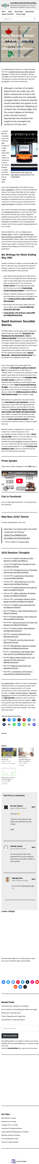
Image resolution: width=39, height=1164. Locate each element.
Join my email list (10, 1036)
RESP (3, 12)
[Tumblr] (27, 982)
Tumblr (17, 693)
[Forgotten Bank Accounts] (9, 752)
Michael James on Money (11, 1135)
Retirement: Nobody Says (11, 1013)
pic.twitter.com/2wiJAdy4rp (17, 538)
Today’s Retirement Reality (18, 419)
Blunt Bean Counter (9, 1118)
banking (19, 441)
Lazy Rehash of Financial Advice (13, 1020)
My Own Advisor (16, 806)
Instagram (6, 695)
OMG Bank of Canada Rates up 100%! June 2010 (24, 759)
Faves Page (20, 14)
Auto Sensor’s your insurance (16, 402)
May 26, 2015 (24, 542)
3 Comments (16, 55)
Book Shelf (19, 12)
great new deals (8, 204)
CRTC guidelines (8, 190)
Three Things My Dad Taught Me (13, 1016)
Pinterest (24, 693)
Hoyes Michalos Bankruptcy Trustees (15, 1132)
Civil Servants (9, 212)
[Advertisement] (19, 1081)
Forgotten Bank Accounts (7, 758)
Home (16, 27)
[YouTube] (37, 982)
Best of (15, 57)
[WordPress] (22, 982)
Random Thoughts (25, 57)
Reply (34, 807)
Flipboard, (32, 693)
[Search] (35, 19)
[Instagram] (32, 982)
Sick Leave (32, 210)
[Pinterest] (18, 982)
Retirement (30, 12)
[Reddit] (15, 987)
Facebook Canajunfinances (12, 1128)
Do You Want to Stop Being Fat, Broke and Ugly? (19, 1009)
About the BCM (7, 14)
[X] (25, 987)
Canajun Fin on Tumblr (10, 1125)
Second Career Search (10, 1142)
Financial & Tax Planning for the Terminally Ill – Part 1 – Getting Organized (18, 335)
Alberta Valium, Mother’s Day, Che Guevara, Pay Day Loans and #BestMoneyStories (19, 659)
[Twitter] (8, 982)
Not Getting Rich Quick (10, 1139)
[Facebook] (3, 982)
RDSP (10, 12)
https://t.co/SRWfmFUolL (15, 535)
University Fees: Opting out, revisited (15, 1006)
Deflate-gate (7, 234)
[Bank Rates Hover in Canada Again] (9, 772)
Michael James (16, 846)
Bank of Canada (7, 57)
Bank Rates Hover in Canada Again (8, 779)
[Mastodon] (13, 982)
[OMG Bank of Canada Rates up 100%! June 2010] (26, 752)
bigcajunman (17, 878)
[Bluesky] (20, 987)
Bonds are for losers (9, 1121)
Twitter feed (8, 683)
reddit (12, 693)
